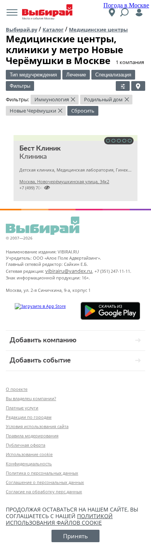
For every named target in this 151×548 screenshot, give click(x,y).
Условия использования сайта (37, 426)
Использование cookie (29, 454)
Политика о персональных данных (42, 473)
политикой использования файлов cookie (59, 519)
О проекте (16, 389)
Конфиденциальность (29, 463)
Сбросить (82, 110)
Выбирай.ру (21, 29)
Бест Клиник (40, 148)
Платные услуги (22, 408)
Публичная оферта (25, 445)
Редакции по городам (28, 417)
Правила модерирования (32, 436)
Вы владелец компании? (31, 398)
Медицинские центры (98, 29)
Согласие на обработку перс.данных (44, 491)
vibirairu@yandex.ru (68, 270)
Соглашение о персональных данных (45, 482)
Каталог (53, 29)
